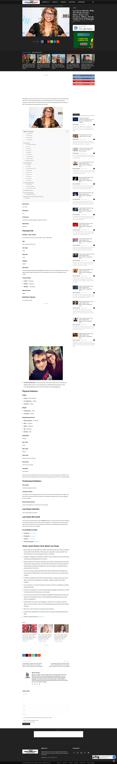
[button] (93, 2)
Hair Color (30, 174)
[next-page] (94, 52)
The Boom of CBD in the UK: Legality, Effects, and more (85, 135)
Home (23, 5)
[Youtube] (88, 752)
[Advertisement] (46, 86)
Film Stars (72, 2)
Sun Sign (29, 148)
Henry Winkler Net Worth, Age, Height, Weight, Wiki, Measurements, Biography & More (86, 304)
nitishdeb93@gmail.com (52, 757)
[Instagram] (77, 752)
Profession (30, 137)
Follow (92, 78)
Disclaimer (76, 762)
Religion (29, 152)
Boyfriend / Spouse (30, 160)
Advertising (81, 2)
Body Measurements (32, 168)
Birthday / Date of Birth (32, 144)
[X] (45, 41)
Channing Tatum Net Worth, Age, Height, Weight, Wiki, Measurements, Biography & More (86, 256)
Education (30, 154)
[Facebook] (42, 41)
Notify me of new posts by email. (29, 722)
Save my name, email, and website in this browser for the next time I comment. (38, 717)
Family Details (30, 156)
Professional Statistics (29, 182)
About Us (59, 762)
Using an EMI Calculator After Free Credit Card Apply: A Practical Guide (86, 149)
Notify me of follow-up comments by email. (31, 720)
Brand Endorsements (32, 188)
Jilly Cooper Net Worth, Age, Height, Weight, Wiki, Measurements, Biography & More (85, 241)
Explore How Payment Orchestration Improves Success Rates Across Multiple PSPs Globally (86, 120)
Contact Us (64, 762)
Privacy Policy (82, 762)
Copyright (70, 762)
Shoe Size (29, 176)
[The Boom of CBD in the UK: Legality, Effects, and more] (75, 136)
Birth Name (30, 133)
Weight (29, 166)
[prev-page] (92, 52)
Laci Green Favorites (28, 190)
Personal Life (27, 143)
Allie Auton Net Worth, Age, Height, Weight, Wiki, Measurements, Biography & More (58, 66)
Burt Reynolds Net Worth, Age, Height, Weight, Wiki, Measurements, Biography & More (86, 180)
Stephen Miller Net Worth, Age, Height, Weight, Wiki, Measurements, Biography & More (86, 210)
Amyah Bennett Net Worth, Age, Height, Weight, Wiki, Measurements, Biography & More (28, 66)
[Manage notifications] (114, 761)
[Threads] (40, 684)
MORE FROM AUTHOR (37, 52)
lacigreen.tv (41, 616)
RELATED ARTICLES (26, 52)
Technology (45, 2)
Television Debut (31, 186)
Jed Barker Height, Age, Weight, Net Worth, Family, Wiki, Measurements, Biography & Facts (87, 66)
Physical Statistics (28, 162)
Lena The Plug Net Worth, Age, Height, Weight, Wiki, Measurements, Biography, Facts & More (73, 66)
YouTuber (28, 5)
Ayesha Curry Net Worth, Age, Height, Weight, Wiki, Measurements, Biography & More (86, 272)
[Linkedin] (54, 41)
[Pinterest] (48, 41)
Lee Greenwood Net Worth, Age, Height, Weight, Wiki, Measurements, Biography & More (86, 164)
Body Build (30, 170)
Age (28, 146)
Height (29, 164)
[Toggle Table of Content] (66, 131)
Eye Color (29, 172)
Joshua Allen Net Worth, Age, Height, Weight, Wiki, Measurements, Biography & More (86, 320)
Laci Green (33, 533)
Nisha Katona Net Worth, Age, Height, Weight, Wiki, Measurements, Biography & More (86, 288)
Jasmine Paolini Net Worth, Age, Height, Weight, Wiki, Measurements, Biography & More (86, 195)
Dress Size (30, 178)
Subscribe (92, 84)
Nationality (30, 139)
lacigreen (33, 536)
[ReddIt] (58, 41)
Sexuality (29, 180)
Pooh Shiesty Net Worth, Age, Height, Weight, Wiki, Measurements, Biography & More (86, 226)
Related (27, 198)
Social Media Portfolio (30, 194)
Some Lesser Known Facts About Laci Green (33, 196)
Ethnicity (29, 150)
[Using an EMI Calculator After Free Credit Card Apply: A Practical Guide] (75, 149)
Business (63, 2)
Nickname (30, 135)
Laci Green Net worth (28, 192)
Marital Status (30, 158)
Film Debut (30, 184)
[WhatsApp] (51, 41)
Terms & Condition (91, 762)
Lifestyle (55, 2)
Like (93, 75)
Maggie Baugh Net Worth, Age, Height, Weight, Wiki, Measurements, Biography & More (86, 336)
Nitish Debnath (77, 20)
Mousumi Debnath (76, 168)
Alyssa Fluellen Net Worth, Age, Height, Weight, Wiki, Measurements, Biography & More (43, 66)
